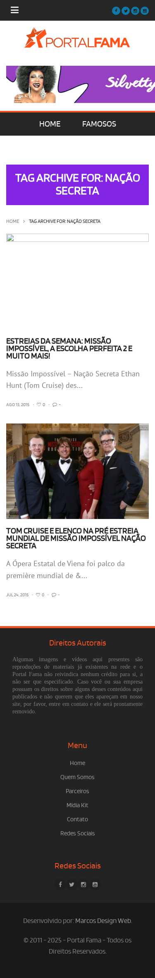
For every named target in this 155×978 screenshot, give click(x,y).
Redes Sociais (77, 833)
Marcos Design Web (103, 921)
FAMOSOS (99, 124)
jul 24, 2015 (17, 595)
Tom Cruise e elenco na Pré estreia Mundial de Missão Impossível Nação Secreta (76, 538)
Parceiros (77, 791)
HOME (49, 124)
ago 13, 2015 (17, 404)
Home (12, 221)
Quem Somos (77, 777)
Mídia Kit (77, 805)
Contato (77, 819)
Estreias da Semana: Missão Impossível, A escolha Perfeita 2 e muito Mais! (69, 348)
